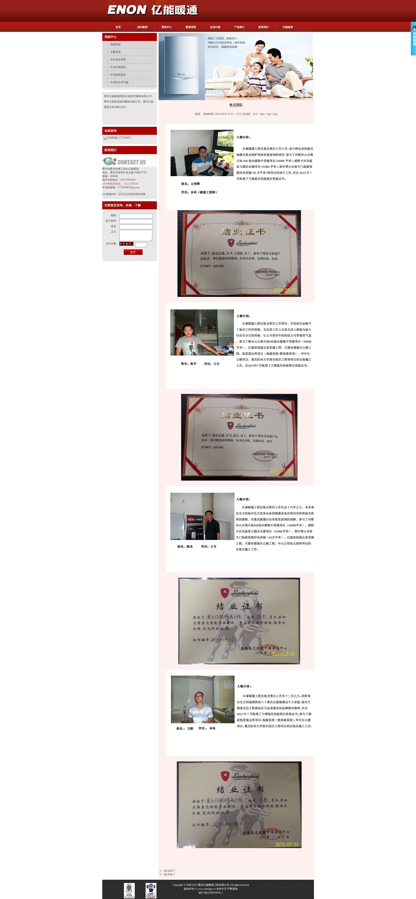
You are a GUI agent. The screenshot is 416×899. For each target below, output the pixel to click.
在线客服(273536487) (119, 137)
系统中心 (166, 27)
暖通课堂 (191, 27)
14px (268, 113)
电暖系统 (115, 44)
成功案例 (142, 27)
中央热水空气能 (119, 82)
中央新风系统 (118, 74)
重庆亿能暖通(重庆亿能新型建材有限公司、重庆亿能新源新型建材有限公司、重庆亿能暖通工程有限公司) (129, 102)
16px (262, 113)
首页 (118, 27)
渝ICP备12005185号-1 (210, 892)
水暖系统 (115, 52)
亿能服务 (288, 27)
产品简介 (239, 27)
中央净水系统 (118, 59)
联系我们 (263, 27)
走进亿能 (215, 27)
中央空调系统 (118, 67)
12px (275, 113)
